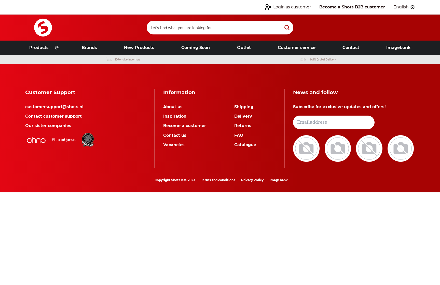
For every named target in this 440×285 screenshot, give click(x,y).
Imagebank (279, 180)
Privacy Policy (252, 180)
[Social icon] (307, 148)
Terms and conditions (218, 180)
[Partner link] (36, 140)
